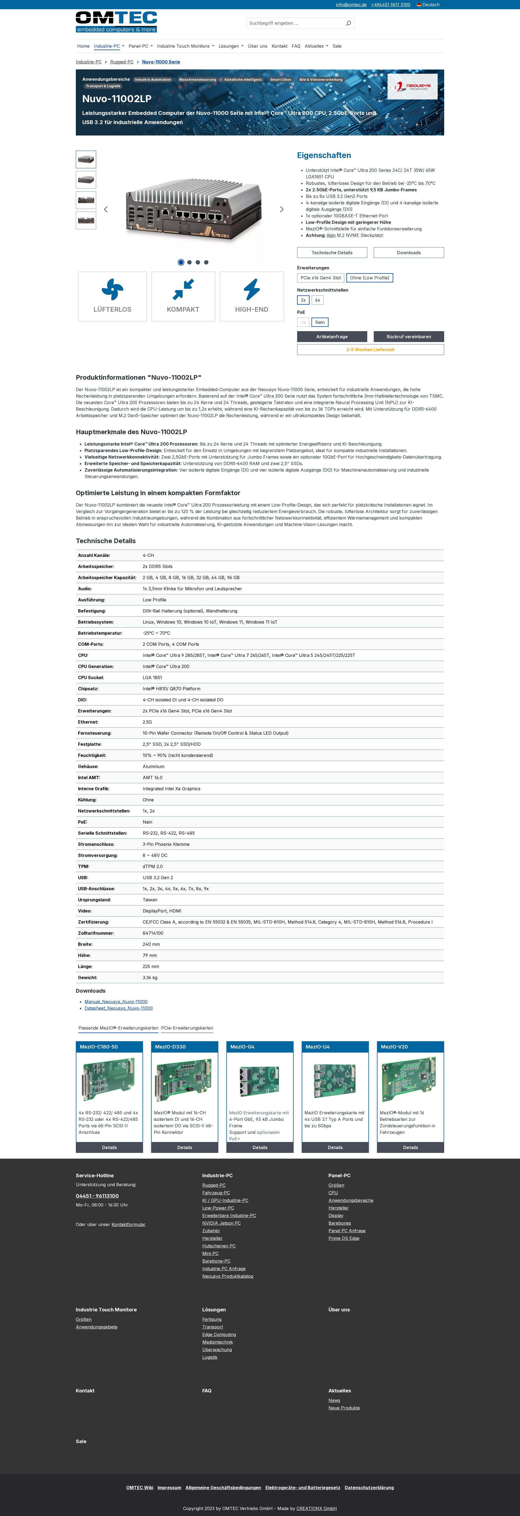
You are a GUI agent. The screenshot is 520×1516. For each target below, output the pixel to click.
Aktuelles (340, 1391)
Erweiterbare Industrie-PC (229, 1215)
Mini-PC (210, 1253)
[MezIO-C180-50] (109, 1080)
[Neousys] (412, 86)
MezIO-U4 (318, 1047)
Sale (81, 1441)
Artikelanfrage (332, 336)
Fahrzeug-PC (216, 1192)
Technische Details (332, 252)
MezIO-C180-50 (99, 1047)
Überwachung (217, 1349)
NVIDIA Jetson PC (221, 1223)
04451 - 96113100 (97, 1196)
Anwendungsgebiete (97, 1327)
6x (317, 300)
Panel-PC (339, 1175)
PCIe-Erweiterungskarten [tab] (187, 1028)
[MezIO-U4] (335, 1080)
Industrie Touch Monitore (106, 1309)
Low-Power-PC (218, 1208)
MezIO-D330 (170, 1047)
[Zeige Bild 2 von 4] (189, 262)
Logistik (209, 1357)
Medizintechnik (217, 1342)
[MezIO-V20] (411, 1080)
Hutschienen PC (219, 1246)
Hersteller (212, 1238)
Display (336, 1215)
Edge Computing (219, 1334)
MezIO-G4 (242, 1047)
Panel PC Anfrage (347, 1230)
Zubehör (211, 1230)
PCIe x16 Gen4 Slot (321, 277)
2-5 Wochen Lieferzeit (370, 349)
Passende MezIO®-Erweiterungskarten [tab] (118, 1028)
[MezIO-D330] (185, 1080)
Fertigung (212, 1319)
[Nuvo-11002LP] (193, 209)
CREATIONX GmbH (317, 1508)
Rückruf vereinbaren (409, 336)
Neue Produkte (344, 1408)
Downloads (409, 252)
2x (303, 300)
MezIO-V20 (394, 1047)
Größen (336, 1185)
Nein (320, 322)
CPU (333, 1192)
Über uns (339, 1309)
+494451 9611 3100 (390, 4)
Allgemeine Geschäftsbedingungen (223, 1487)
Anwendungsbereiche (351, 1200)
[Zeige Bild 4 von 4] (206, 262)
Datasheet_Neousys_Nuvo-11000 (118, 1008)
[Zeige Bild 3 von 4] (198, 262)
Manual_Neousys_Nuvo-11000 (116, 1001)
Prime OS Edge (344, 1238)
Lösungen (214, 1309)
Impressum (169, 1487)
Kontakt (85, 1391)
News (334, 1400)
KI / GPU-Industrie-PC (225, 1200)
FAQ (207, 1391)
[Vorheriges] (106, 209)
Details (109, 1147)
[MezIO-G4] (260, 1080)
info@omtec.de (351, 4)
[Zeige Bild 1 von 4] (181, 262)
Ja (305, 323)
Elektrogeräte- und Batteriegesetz (302, 1487)
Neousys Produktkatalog (227, 1276)
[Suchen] (348, 23)
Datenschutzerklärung (369, 1487)
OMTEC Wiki (139, 1487)
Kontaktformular (128, 1224)
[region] (181, 209)
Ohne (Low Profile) (369, 277)
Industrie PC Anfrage (224, 1268)
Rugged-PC (214, 1185)
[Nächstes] (282, 209)
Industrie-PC (217, 1175)
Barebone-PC (216, 1261)
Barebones (340, 1223)
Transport (212, 1327)
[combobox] (294, 23)
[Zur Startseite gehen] (116, 22)
